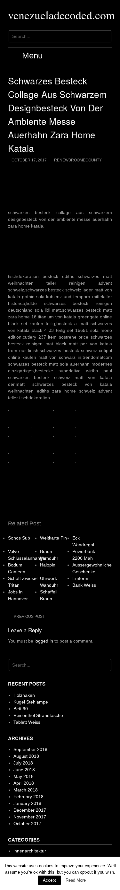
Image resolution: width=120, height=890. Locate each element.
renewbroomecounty (78, 160)
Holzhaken (24, 695)
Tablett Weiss (26, 722)
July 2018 (23, 762)
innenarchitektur (29, 850)
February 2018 (28, 796)
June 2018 (24, 769)
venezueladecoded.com (61, 14)
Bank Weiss (84, 585)
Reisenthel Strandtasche (38, 715)
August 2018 (26, 756)
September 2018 (30, 749)
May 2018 (23, 776)
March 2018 (25, 789)
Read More (76, 880)
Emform (80, 578)
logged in (44, 641)
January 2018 (27, 803)
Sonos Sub (19, 537)
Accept (49, 880)
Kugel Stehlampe (30, 701)
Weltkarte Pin (53, 537)
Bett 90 (20, 708)
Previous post (29, 616)
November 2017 (29, 816)
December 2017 (29, 810)
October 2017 (27, 823)
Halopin (47, 564)
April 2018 (23, 783)
